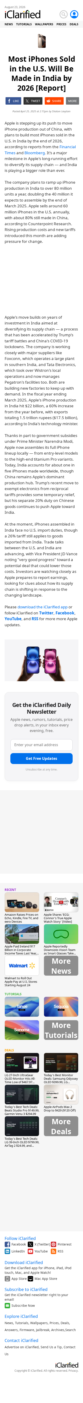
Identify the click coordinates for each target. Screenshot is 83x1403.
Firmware (27, 1330)
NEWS (9, 24)
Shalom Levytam (61, 111)
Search (70, 1330)
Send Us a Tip (51, 1347)
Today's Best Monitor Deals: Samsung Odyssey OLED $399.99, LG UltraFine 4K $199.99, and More (61, 1082)
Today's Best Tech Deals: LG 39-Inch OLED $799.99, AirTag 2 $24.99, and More (22, 1144)
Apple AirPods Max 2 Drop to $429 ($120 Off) (60, 1108)
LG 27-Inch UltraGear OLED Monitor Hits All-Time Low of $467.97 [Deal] (20, 1080)
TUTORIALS (24, 24)
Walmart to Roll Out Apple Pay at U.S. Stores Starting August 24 (21, 981)
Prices (54, 1323)
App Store (19, 1278)
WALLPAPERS (44, 24)
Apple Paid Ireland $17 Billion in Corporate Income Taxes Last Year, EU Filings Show (20, 951)
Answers (11, 1330)
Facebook (19, 1244)
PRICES (61, 24)
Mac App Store (46, 1278)
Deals (65, 1323)
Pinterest (64, 1244)
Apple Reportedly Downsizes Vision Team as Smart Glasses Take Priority (59, 951)
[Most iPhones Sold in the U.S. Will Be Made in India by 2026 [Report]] (41, 660)
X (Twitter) (42, 1244)
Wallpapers (39, 1323)
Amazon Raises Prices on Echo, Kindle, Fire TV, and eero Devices (21, 918)
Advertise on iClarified (22, 1347)
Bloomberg (34, 152)
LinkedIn (18, 1251)
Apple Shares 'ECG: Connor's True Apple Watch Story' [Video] (58, 918)
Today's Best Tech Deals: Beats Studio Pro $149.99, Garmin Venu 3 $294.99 (22, 1110)
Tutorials (21, 1323)
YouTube (41, 1251)
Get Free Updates (41, 758)
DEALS (74, 24)
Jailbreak (42, 1330)
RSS (60, 1251)
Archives (57, 1330)
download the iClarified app (43, 607)
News (9, 1323)
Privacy (73, 1371)
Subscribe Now (23, 1305)
